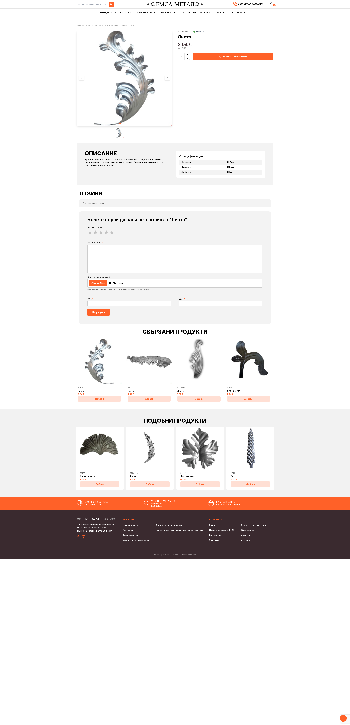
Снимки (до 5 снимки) (99, 277)
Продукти (106, 12)
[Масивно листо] (100, 449)
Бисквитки (246, 535)
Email (182, 299)
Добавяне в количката (233, 56)
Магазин (88, 26)
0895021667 (244, 4)
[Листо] (99, 361)
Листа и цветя (114, 26)
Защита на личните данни (254, 525)
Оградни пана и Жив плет (169, 525)
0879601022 (258, 4)
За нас (221, 12)
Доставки (245, 540)
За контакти (237, 12)
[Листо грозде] (200, 449)
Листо (81, 391)
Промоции (125, 12)
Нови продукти (146, 12)
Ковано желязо (100, 26)
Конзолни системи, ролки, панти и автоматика (179, 530)
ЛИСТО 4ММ (233, 391)
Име (90, 299)
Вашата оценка (96, 227)
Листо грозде (187, 476)
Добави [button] (99, 399)
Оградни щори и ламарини (136, 540)
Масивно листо (88, 476)
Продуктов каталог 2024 (196, 12)
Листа (124, 26)
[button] (167, 77)
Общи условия (248, 530)
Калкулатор (168, 12)
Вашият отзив (95, 242)
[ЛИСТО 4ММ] (248, 361)
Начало (80, 26)
